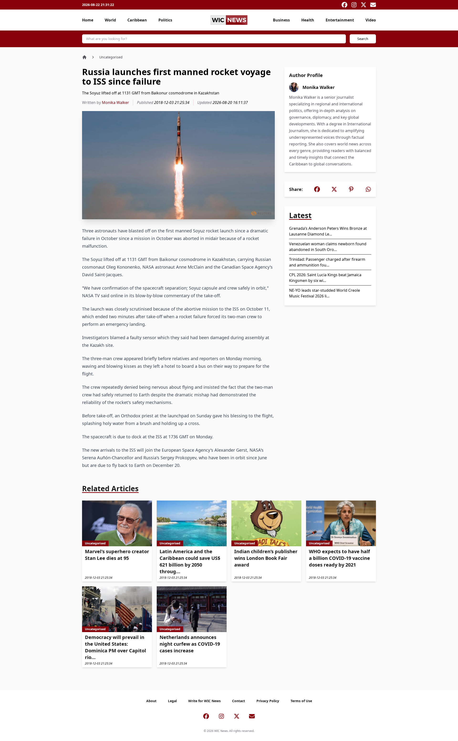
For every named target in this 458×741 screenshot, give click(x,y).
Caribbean (137, 20)
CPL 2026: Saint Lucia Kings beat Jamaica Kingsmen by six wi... (325, 277)
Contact (238, 701)
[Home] (84, 57)
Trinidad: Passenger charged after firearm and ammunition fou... (327, 262)
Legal (172, 701)
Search (362, 38)
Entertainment (340, 20)
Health (307, 20)
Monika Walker (115, 102)
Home (87, 20)
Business (281, 20)
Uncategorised (111, 57)
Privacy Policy (267, 701)
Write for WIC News (204, 701)
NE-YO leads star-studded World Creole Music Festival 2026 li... (324, 293)
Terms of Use (301, 701)
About (151, 701)
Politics (165, 20)
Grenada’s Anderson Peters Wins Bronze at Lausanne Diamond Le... (328, 231)
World (110, 20)
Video (370, 20)
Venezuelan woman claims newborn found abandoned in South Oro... (327, 246)
